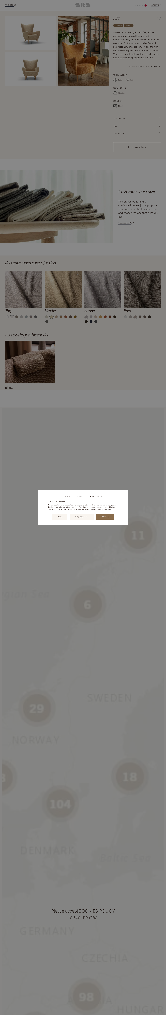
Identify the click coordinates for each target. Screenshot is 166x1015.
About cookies (95, 496)
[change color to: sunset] (100, 316)
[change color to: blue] (26, 316)
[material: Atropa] (102, 289)
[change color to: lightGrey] (21, 316)
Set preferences (81, 517)
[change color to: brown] (16, 316)
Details (80, 496)
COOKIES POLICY (96, 911)
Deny (59, 517)
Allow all (105, 517)
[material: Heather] (63, 289)
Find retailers (137, 147)
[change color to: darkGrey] (30, 316)
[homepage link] (82, 7)
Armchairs (118, 25)
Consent (67, 496)
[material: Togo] (23, 289)
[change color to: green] (75, 316)
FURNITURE (10, 5)
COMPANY (156, 5)
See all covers (126, 222)
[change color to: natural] (7, 316)
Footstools (128, 25)
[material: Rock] (142, 289)
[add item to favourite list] (53, 19)
